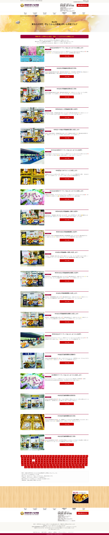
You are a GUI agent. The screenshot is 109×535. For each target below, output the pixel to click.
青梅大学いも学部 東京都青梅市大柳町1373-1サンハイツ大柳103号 (66, 520)
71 (80, 460)
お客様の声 (64, 13)
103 (38, 464)
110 (60, 464)
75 (25, 462)
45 (75, 458)
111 (63, 464)
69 (75, 460)
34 (44, 458)
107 (51, 464)
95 (80, 462)
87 (58, 462)
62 (55, 460)
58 (44, 460)
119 (25, 467)
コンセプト (35, 13)
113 (70, 464)
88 (61, 462)
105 (44, 464)
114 (73, 464)
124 (42, 467)
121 (32, 467)
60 (50, 460)
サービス (45, 13)
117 (83, 464)
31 (36, 458)
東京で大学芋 (44, 532)
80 (39, 462)
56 (39, 460)
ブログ (83, 13)
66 (66, 460)
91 (69, 462)
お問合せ (55, 532)
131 (64, 467)
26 (22, 458)
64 (61, 460)
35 (47, 458)
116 (79, 464)
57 (41, 460)
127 (51, 467)
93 (75, 462)
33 (41, 458)
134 (74, 467)
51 (25, 460)
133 (71, 467)
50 (22, 460)
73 (86, 460)
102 (34, 464)
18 (67, 456)
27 (25, 458)
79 (36, 462)
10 (45, 456)
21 (75, 456)
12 (50, 456)
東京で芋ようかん (36, 532)
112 (67, 464)
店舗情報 (74, 13)
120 (29, 467)
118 (86, 464)
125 (45, 467)
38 (55, 458)
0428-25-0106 (67, 6)
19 (70, 456)
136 (80, 467)
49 (86, 458)
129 (58, 467)
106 (47, 464)
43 (69, 458)
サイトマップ (71, 532)
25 (86, 456)
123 (38, 467)
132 (67, 467)
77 (30, 462)
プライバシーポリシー (63, 532)
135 (77, 467)
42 (66, 458)
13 (53, 456)
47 (80, 458)
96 (83, 462)
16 (61, 456)
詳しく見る (67, 56)
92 (72, 462)
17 (64, 456)
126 (48, 467)
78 (33, 462)
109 (57, 464)
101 (31, 464)
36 (50, 458)
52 (27, 460)
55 (36, 460)
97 (86, 462)
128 (54, 467)
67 (69, 460)
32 (39, 458)
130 (61, 467)
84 (50, 462)
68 (72, 460)
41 (64, 458)
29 (30, 458)
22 (78, 456)
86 (55, 462)
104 (41, 464)
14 (56, 456)
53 (30, 460)
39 (58, 458)
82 (44, 462)
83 (47, 462)
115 (76, 464)
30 (33, 458)
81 (41, 462)
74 (22, 462)
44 (72, 458)
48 (83, 458)
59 (47, 460)
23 (81, 456)
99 (25, 464)
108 (54, 464)
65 (64, 460)
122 (35, 467)
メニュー (54, 13)
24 (84, 456)
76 (27, 462)
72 (83, 460)
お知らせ (50, 532)
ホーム (25, 13)
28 (27, 458)
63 (58, 460)
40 (61, 458)
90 (66, 462)
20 (72, 456)
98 (22, 464)
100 (28, 464)
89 (64, 462)
